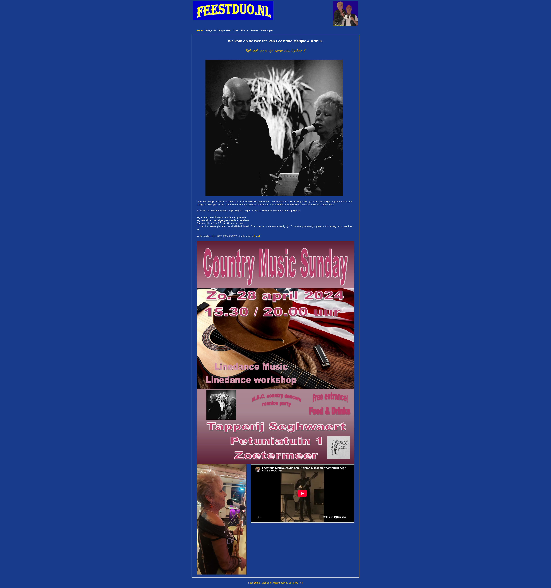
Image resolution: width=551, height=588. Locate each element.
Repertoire (224, 30)
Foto (244, 30)
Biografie (211, 30)
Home (200, 30)
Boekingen (267, 30)
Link (235, 30)
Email (257, 236)
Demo (254, 30)
